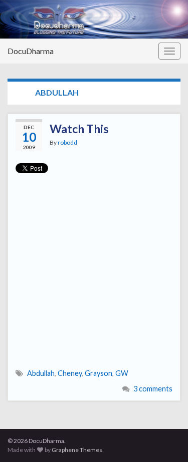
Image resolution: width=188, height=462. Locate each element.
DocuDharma (31, 51)
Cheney (70, 373)
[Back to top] (165, 439)
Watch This (79, 129)
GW (121, 373)
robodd (67, 142)
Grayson (98, 373)
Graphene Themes (77, 449)
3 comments (152, 388)
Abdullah (41, 373)
